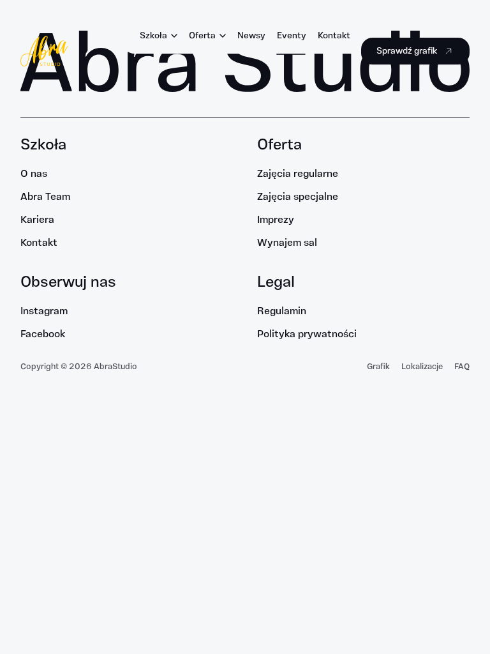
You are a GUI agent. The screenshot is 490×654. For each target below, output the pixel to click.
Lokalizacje (422, 366)
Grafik (378, 366)
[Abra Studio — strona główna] (44, 51)
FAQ (462, 366)
